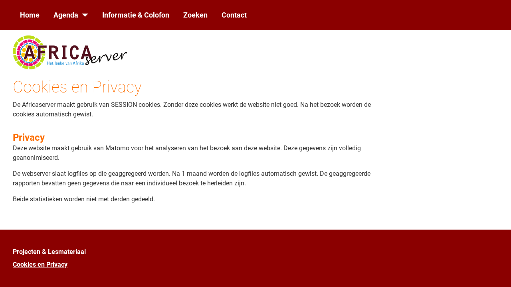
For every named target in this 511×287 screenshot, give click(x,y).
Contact (234, 15)
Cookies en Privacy (40, 264)
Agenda (65, 15)
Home (30, 15)
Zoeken (195, 15)
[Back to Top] (497, 272)
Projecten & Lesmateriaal (49, 252)
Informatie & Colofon (135, 15)
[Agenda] (83, 15)
